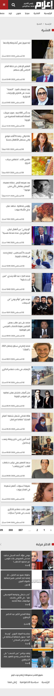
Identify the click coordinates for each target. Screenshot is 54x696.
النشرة (37, 13)
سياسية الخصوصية (29, 682)
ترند (10, 13)
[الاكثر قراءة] (0, 544)
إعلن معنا (12, 682)
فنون (18, 13)
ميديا (27, 13)
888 (11, 530)
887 (21, 530)
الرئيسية (48, 13)
